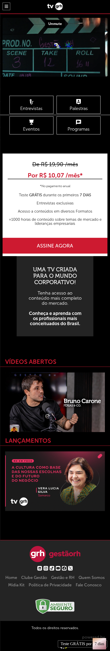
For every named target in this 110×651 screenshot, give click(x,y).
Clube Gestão (34, 577)
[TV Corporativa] (55, 9)
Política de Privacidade (50, 585)
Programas (79, 129)
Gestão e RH (62, 577)
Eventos (31, 129)
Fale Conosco (89, 585)
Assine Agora (55, 245)
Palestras (79, 108)
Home (11, 577)
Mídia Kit (16, 585)
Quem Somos (92, 577)
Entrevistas (31, 108)
